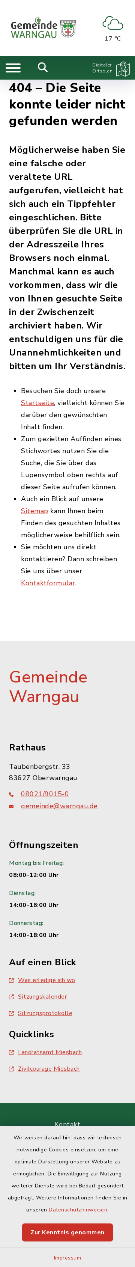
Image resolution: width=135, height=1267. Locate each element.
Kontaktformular (48, 583)
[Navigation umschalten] (13, 68)
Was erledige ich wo (46, 980)
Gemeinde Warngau (48, 687)
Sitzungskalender (42, 997)
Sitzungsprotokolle (45, 1013)
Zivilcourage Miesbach (49, 1069)
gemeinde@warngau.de (59, 806)
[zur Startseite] (43, 28)
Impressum (67, 1257)
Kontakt (68, 1124)
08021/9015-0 (45, 793)
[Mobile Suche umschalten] (43, 68)
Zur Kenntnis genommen (67, 1232)
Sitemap (34, 510)
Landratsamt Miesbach (50, 1052)
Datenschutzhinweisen (78, 1209)
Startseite (37, 402)
